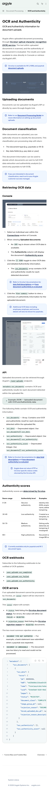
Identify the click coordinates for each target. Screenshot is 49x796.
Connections (13, 235)
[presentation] (24, 700)
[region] (24, 518)
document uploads (16, 68)
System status (13, 780)
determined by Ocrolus (34, 491)
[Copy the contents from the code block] (39, 660)
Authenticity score (34, 255)
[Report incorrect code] (35, 660)
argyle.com (35, 785)
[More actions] (46, 3)
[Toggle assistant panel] (42, 4)
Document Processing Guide (29, 115)
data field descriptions (22, 284)
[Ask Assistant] (43, 660)
